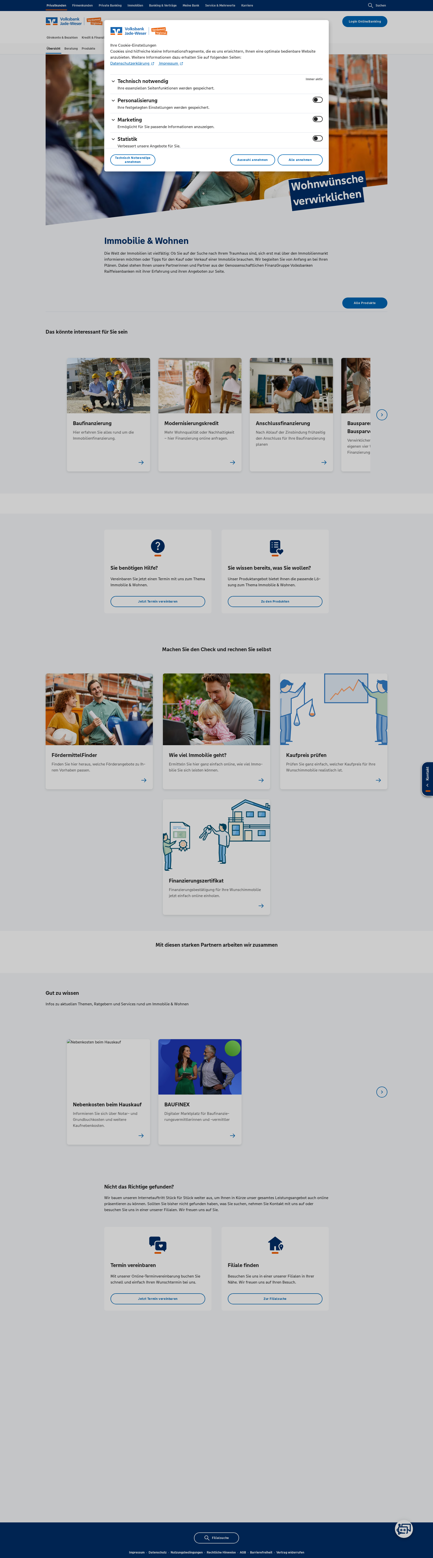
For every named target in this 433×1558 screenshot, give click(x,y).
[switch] (318, 100)
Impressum (168, 63)
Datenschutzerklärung (130, 63)
